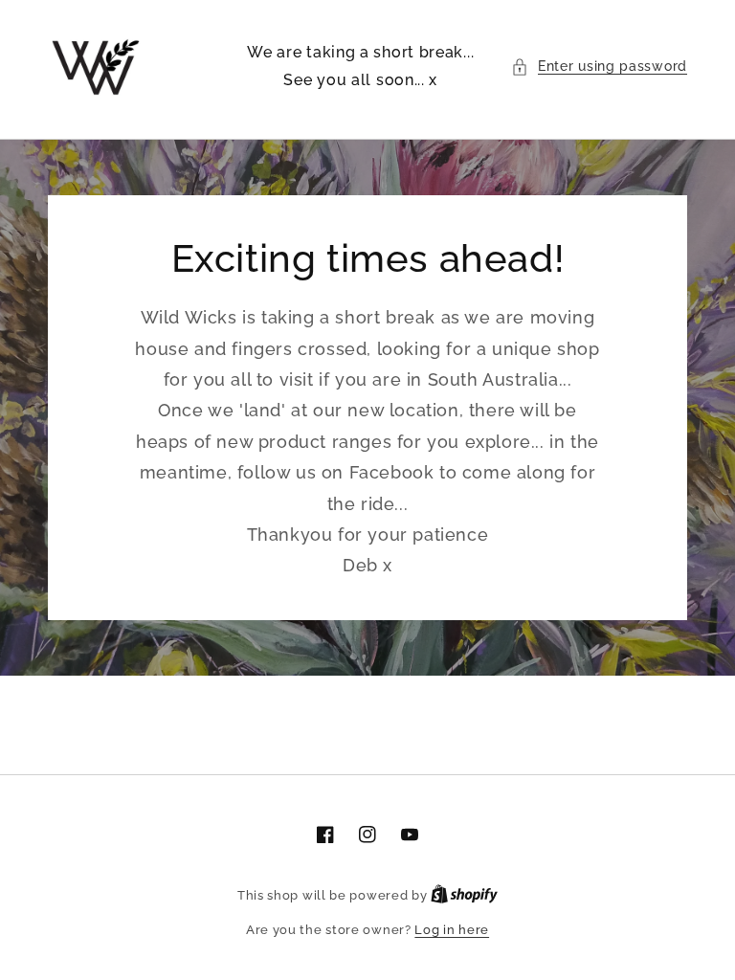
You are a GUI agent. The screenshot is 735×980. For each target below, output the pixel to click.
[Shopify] (464, 895)
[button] (599, 66)
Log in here (451, 930)
